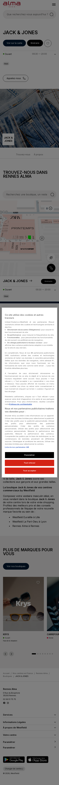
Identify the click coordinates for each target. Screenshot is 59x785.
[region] (30, 392)
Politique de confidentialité (20, 404)
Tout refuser (29, 463)
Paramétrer (29, 455)
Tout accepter (29, 471)
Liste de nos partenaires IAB (17, 447)
